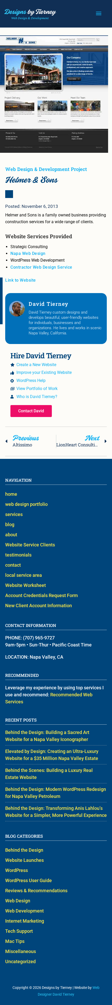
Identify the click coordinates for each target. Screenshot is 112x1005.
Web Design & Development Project (46, 169)
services (14, 514)
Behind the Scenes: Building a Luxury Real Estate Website (49, 774)
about (11, 534)
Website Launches (24, 860)
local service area (23, 575)
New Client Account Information (38, 605)
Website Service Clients (30, 544)
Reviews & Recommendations (36, 890)
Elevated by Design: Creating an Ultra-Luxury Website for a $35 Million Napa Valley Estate (51, 755)
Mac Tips (14, 941)
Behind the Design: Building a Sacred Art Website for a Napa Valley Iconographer (47, 736)
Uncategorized (20, 961)
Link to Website (20, 280)
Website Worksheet (25, 585)
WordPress (16, 870)
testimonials (18, 555)
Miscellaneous (20, 951)
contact (13, 565)
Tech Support (19, 931)
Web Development (24, 911)
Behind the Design (24, 850)
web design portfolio (26, 504)
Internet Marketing (24, 921)
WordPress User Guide (28, 880)
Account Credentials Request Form (41, 595)
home (11, 494)
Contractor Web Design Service (41, 267)
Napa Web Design (28, 253)
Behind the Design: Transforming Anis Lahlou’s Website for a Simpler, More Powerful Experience (56, 811)
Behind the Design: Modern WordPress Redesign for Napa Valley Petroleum (55, 792)
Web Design (17, 900)
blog (9, 524)
